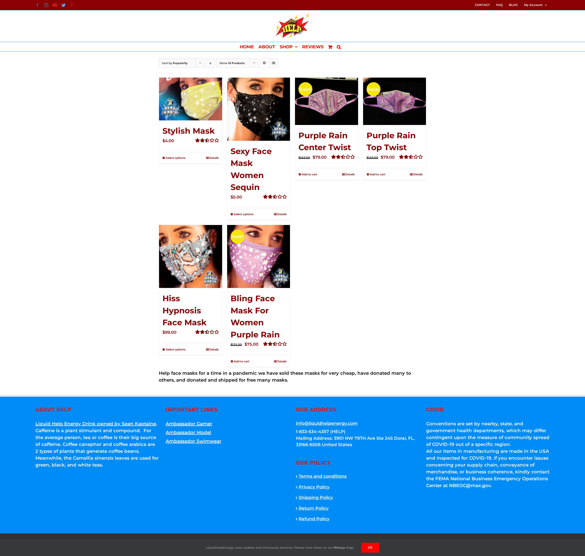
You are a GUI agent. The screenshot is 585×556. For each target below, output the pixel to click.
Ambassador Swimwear (193, 441)
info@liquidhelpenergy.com (327, 423)
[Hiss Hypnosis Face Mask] (190, 256)
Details (214, 158)
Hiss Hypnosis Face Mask (184, 310)
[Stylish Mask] (190, 99)
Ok (370, 547)
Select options (175, 158)
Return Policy (314, 508)
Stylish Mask (188, 131)
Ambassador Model (188, 432)
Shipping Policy (316, 497)
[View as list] (273, 63)
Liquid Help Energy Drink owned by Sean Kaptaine (95, 423)
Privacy (339, 547)
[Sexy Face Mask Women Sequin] (258, 109)
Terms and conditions (323, 476)
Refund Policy (314, 518)
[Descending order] (210, 63)
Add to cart (309, 174)
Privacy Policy (314, 487)
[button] (339, 46)
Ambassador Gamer (189, 423)
